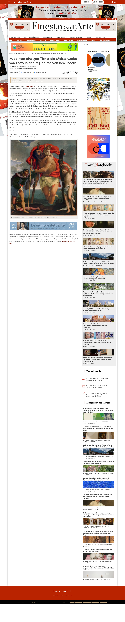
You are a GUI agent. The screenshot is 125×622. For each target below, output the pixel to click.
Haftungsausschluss (30, 69)
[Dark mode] (76, 73)
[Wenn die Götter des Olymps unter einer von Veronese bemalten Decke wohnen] (98, 242)
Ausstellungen (31, 40)
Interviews (43, 40)
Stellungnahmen (77, 37)
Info (68, 19)
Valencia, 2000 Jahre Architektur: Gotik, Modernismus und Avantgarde (96, 310)
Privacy (80, 602)
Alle (10, 40)
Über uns (49, 19)
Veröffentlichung (82, 40)
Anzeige (75, 19)
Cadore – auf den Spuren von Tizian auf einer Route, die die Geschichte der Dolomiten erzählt (98, 263)
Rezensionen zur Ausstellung (55, 37)
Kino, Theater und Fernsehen (105, 40)
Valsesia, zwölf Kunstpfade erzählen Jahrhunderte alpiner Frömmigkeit (94, 278)
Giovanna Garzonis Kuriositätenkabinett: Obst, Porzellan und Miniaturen (97, 550)
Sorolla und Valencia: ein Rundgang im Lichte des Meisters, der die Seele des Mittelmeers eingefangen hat (97, 359)
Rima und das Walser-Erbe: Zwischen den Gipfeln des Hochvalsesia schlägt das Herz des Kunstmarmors (98, 294)
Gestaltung (100, 37)
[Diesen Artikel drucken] (67, 73)
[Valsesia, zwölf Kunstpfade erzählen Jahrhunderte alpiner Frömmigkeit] (98, 272)
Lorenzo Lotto (28, 86)
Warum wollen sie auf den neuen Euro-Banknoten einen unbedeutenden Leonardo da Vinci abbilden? (98, 410)
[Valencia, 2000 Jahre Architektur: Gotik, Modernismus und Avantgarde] (98, 304)
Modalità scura (103, 602)
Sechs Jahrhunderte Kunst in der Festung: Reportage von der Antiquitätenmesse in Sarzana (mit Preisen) (98, 515)
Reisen (89, 37)
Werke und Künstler (31, 37)
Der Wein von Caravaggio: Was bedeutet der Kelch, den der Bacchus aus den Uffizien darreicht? (97, 198)
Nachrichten (14, 37)
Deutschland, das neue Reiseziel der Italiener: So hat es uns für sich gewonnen (98, 462)
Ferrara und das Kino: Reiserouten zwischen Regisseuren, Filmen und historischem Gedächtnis (97, 325)
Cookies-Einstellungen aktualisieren (91, 602)
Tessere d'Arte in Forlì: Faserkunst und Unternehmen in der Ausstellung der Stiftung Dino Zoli (97, 342)
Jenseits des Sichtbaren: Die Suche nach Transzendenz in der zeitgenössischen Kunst (97, 479)
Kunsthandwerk (68, 40)
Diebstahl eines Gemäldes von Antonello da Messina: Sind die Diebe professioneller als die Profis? (98, 428)
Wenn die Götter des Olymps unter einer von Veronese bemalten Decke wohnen (97, 248)
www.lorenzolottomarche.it (31, 131)
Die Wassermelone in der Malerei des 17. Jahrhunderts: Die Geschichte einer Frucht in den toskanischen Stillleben (97, 232)
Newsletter (60, 19)
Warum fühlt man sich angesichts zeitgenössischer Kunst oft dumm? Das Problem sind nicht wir (98, 568)
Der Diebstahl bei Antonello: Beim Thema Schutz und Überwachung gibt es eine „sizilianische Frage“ (98, 533)
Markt (92, 40)
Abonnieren (98, 2)
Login (86, 2)
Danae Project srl (74, 602)
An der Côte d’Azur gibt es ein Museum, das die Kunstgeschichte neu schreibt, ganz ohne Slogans (98, 215)
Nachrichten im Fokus (54, 40)
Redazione (15, 66)
